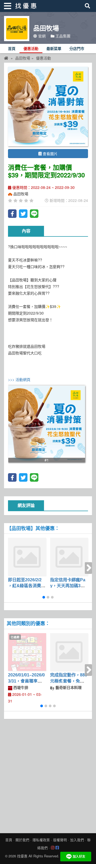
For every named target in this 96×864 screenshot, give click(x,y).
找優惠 (22, 856)
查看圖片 (50, 153)
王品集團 (62, 36)
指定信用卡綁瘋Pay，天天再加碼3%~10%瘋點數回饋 (68, 586)
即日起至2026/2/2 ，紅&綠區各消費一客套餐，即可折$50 (26, 586)
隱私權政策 (41, 839)
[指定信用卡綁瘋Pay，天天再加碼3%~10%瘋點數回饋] (69, 557)
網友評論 (26, 505)
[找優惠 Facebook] (57, 847)
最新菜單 (53, 49)
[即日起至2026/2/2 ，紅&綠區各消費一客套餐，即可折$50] (27, 557)
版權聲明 (60, 839)
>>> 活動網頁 (19, 379)
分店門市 (76, 49)
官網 (41, 36)
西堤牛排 (20, 687)
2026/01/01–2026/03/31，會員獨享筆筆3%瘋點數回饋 (26, 681)
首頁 (11, 49)
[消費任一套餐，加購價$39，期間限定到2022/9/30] (48, 106)
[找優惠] (6, 58)
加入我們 (77, 839)
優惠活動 (30, 49)
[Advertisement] (48, 775)
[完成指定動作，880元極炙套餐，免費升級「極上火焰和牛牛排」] (69, 652)
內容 (26, 231)
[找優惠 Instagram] (52, 847)
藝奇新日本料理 (68, 687)
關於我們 (22, 839)
